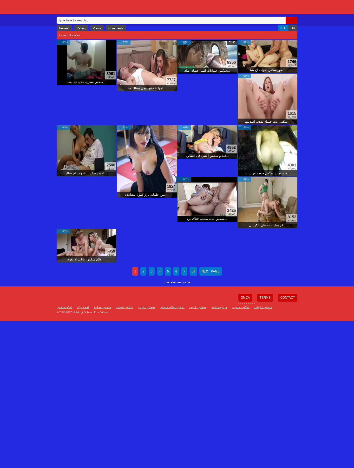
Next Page (211, 271)
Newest (64, 28)
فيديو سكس (219, 307)
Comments (116, 28)
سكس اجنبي (146, 307)
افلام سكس (64, 307)
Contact (287, 297)
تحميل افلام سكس (172, 307)
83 (193, 271)
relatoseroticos (180, 282)
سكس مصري (240, 307)
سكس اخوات (263, 307)
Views (97, 28)
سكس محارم (102, 307)
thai (166, 282)
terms (265, 297)
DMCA (245, 297)
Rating (81, 28)
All (283, 28)
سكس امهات (124, 307)
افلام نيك (83, 307)
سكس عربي (197, 307)
